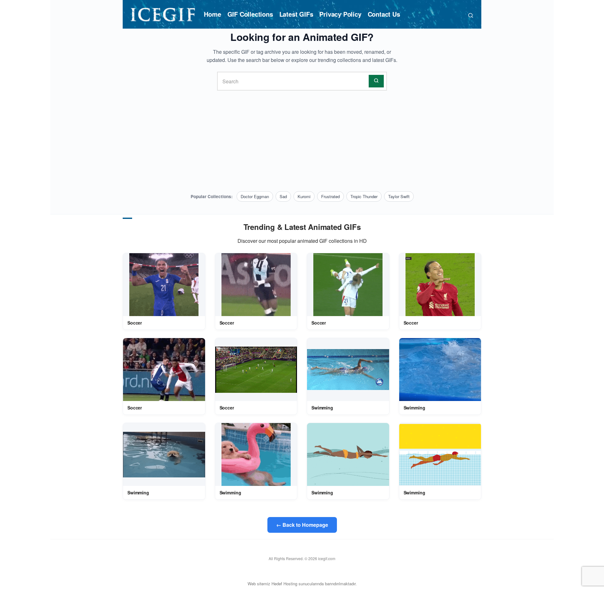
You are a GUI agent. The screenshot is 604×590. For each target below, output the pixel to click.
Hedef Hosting (284, 584)
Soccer (134, 323)
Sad (283, 196)
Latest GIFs (296, 14)
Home (212, 14)
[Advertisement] (302, 141)
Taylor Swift (399, 196)
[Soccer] (164, 284)
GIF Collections (250, 14)
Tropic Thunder (364, 196)
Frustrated (330, 196)
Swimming (322, 407)
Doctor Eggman (255, 196)
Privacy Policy (340, 14)
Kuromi (304, 196)
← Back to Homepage (302, 524)
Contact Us (384, 14)
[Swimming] (348, 369)
